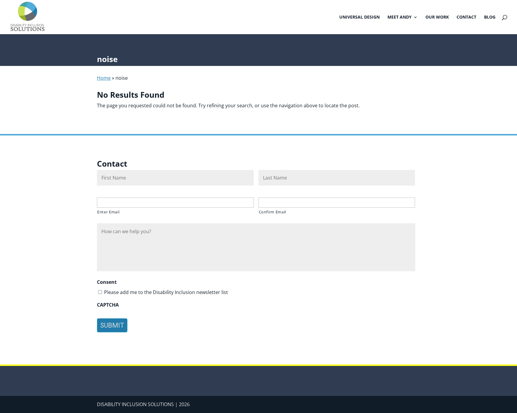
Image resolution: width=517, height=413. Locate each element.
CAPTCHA (108, 305)
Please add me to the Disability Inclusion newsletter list (166, 292)
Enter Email (108, 212)
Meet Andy (399, 17)
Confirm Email (272, 212)
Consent (107, 282)
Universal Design (359, 17)
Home (104, 78)
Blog (489, 17)
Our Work (437, 17)
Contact (466, 17)
